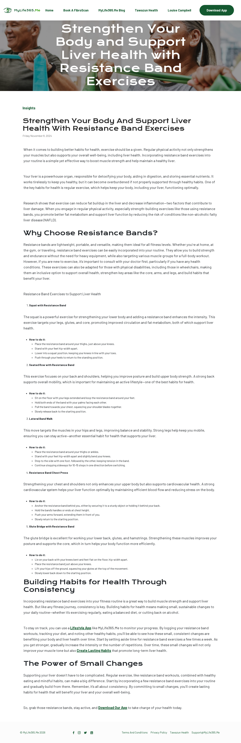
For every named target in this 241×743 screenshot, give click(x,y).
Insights (29, 108)
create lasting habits (94, 650)
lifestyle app (80, 628)
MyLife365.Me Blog (111, 10)
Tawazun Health (146, 10)
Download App (217, 10)
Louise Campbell (179, 10)
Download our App (112, 707)
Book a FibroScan (76, 10)
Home (49, 10)
